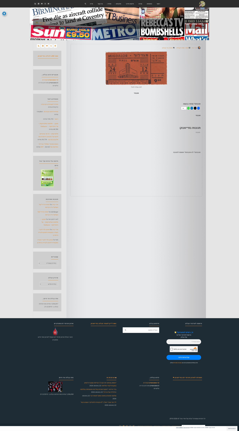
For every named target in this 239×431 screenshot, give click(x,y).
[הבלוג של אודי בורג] (202, 4)
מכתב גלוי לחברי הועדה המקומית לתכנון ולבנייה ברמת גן (48, 232)
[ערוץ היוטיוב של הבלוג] (41, 3)
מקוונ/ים (50, 80)
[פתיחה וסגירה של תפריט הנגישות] (4, 13)
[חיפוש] (85, 4)
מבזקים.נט (111, 377)
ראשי (56, 119)
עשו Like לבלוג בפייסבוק (48, 56)
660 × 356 (184, 48)
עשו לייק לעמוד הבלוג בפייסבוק (103, 323)
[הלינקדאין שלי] (38, 3)
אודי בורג (55, 204)
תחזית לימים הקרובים (51, 112)
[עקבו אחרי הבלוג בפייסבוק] (48, 3)
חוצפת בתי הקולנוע (51, 23)
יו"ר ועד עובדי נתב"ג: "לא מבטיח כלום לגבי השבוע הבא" (98, 402)
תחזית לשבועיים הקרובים (49, 104)
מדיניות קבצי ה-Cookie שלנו (182, 427)
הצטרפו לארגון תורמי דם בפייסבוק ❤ (187, 377)
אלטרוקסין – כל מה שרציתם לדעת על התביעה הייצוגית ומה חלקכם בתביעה (48, 137)
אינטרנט (60, 23)
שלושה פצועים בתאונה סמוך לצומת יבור (103, 396)
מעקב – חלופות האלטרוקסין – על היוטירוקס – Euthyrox (49, 222)
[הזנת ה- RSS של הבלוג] (35, 3)
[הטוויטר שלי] (45, 3)
